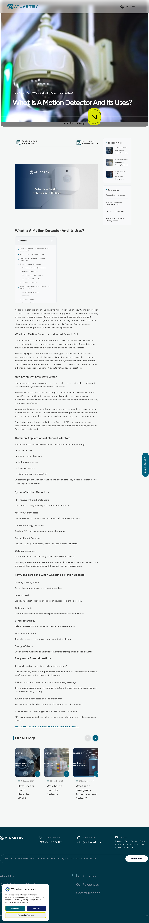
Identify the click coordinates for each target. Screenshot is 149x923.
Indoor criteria (27, 296)
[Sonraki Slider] (95, 738)
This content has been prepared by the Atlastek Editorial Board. (47, 726)
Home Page (18, 93)
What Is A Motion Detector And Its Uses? (53, 93)
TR (126, 6)
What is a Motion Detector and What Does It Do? (34, 249)
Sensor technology (29, 303)
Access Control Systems (115, 195)
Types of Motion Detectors (30, 264)
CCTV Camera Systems (115, 211)
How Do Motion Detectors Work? (33, 254)
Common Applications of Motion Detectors (32, 259)
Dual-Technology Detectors (32, 275)
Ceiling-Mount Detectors (31, 279)
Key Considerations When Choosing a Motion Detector (34, 287)
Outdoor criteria (28, 299)
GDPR (146, 915)
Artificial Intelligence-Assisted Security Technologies (114, 204)
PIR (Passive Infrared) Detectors (34, 268)
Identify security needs (30, 292)
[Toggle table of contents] (52, 241)
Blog (29, 93)
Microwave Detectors (30, 271)
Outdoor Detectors (29, 282)
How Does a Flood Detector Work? (121, 152)
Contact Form (145, 465)
